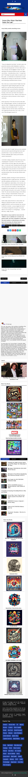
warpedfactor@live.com (8, 716)
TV (17, 724)
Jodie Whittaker (18, 733)
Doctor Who (12, 724)
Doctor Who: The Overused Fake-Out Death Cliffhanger (11, 269)
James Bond (6, 756)
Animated (5, 759)
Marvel (5, 751)
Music (4, 753)
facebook (14, 282)
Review (5, 727)
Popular (5, 459)
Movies (21, 724)
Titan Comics (17, 748)
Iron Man (20, 762)
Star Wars (10, 751)
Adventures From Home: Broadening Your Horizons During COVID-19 (17, 474)
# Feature (14, 225)
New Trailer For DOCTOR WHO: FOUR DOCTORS (16, 480)
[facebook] (12, 1)
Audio (21, 759)
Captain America (7, 738)
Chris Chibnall (6, 736)
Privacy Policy (24, 773)
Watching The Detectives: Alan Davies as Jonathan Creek (14, 378)
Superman (13, 762)
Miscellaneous (18, 745)
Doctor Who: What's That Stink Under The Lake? (12, 244)
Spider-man (15, 736)
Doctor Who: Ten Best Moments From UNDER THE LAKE (13, 256)
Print (4, 745)
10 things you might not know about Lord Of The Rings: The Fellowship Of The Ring (17, 464)
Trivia (10, 748)
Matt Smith (13, 756)
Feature (5, 724)
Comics (10, 727)
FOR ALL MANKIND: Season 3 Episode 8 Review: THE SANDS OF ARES (16, 486)
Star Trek (10, 730)
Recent (14, 459)
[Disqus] (14, 302)
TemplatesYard (16, 773)
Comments (23, 459)
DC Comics (18, 751)
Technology (6, 762)
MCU (16, 759)
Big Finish (10, 745)
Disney (5, 733)
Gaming (5, 748)
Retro (18, 753)
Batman (10, 733)
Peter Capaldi (17, 727)
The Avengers (6, 765)
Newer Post (4, 278)
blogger (23, 282)
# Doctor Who (8, 225)
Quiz (22, 738)
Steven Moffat (11, 753)
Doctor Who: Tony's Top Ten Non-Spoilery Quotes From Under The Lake (16, 497)
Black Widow (16, 738)
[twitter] (15, 1)
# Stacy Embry (20, 225)
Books (4, 730)
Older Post (23, 278)
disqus (5, 282)
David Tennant (18, 730)
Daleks (19, 756)
